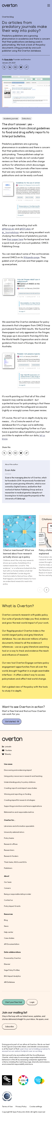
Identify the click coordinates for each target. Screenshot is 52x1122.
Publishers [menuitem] (8, 868)
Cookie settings (36, 1106)
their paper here (15, 239)
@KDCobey (25, 228)
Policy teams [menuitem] (9, 838)
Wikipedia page (31, 257)
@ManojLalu (8, 228)
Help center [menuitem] (8, 932)
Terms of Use (7, 1106)
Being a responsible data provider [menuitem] (17, 894)
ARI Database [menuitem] (9, 982)
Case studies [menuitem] (9, 938)
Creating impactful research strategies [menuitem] (19, 800)
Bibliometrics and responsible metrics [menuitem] (19, 812)
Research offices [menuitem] (11, 844)
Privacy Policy (21, 1106)
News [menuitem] (6, 926)
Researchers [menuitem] (9, 850)
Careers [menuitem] (7, 888)
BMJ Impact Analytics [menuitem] (12, 976)
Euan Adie (8, 59)
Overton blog (8, 17)
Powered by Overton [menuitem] (12, 958)
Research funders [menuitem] (11, 856)
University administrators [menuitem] (14, 832)
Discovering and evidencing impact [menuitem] (18, 770)
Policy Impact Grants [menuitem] (12, 906)
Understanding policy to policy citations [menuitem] (19, 782)
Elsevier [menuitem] (7, 964)
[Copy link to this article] (26, 67)
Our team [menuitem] (7, 882)
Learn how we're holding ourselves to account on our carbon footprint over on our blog (26, 1050)
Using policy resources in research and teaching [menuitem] (23, 776)
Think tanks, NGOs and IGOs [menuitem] (15, 862)
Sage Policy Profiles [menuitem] (12, 970)
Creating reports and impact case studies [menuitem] (20, 788)
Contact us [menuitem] (8, 900)
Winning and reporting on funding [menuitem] (17, 794)
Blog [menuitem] (6, 920)
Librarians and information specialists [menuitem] (19, 826)
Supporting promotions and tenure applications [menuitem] (23, 806)
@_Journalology (10, 232)
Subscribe (9, 1026)
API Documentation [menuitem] (11, 944)
